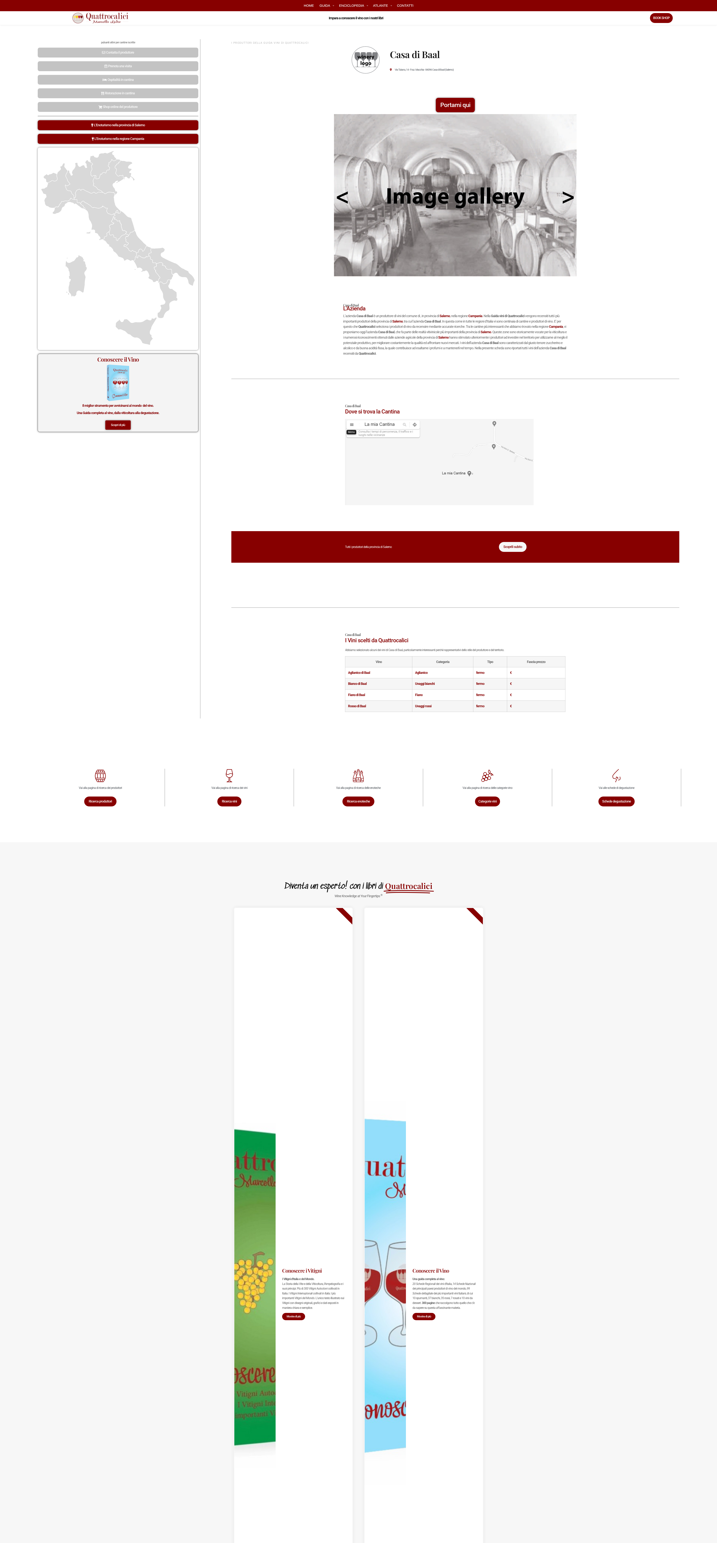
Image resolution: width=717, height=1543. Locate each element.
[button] (118, 53)
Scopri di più (118, 425)
